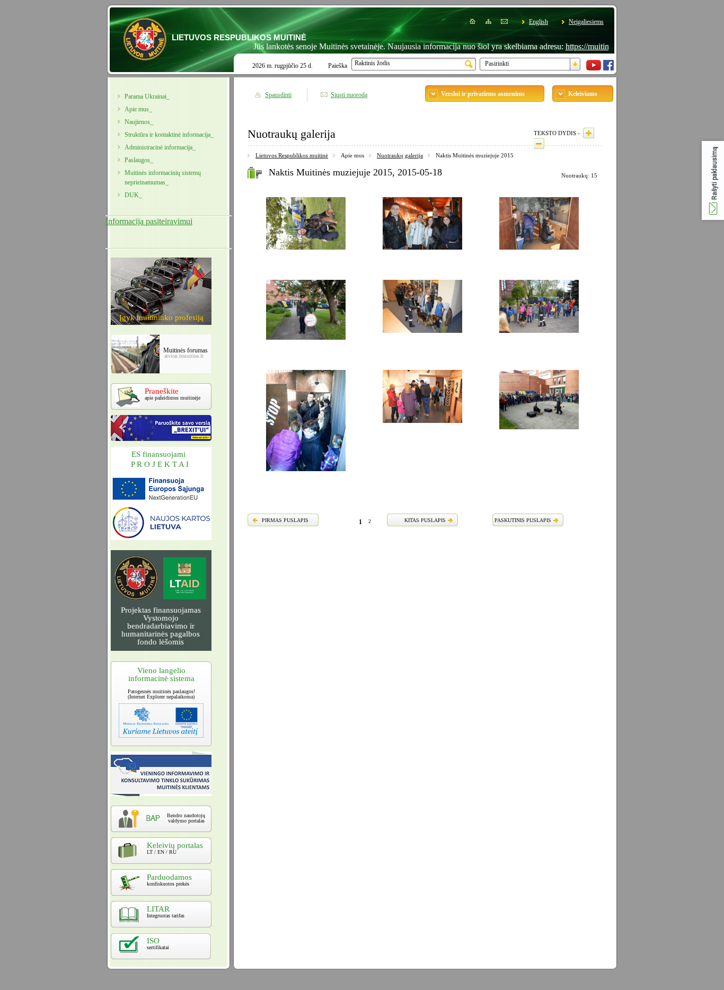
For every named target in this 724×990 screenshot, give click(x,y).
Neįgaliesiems (586, 21)
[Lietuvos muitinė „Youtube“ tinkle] (593, 68)
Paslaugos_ (139, 160)
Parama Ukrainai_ (147, 96)
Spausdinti (278, 95)
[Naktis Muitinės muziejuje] (306, 251)
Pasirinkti (497, 63)
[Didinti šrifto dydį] (588, 133)
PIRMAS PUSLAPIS (285, 520)
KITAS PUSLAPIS (425, 520)
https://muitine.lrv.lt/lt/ (582, 46)
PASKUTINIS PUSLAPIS (523, 520)
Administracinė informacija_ (160, 147)
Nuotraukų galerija (400, 155)
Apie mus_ (138, 109)
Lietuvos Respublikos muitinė (291, 155)
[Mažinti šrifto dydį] (539, 143)
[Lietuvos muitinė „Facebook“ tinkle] (608, 68)
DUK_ (133, 195)
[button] (713, 180)
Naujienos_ (139, 122)
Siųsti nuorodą (349, 95)
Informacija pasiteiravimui (148, 221)
